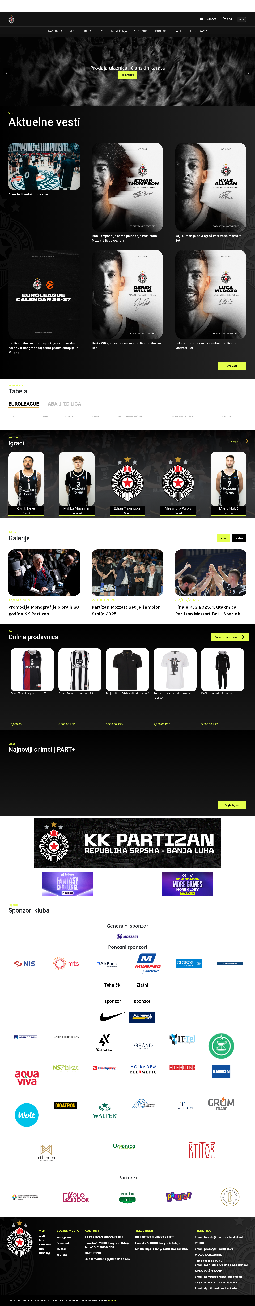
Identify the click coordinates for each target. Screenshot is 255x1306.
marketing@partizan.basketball (226, 1264)
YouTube (61, 1254)
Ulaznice (127, 75)
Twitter (61, 1249)
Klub (87, 31)
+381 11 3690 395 (102, 1247)
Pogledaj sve (232, 805)
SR (241, 19)
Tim (100, 31)
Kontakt (161, 31)
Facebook (63, 1243)
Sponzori (141, 31)
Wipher (111, 1300)
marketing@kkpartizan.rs (112, 1259)
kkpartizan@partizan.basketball (166, 1249)
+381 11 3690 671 (212, 1260)
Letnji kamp (198, 31)
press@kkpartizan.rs (218, 1249)
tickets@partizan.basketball (224, 1237)
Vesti (73, 31)
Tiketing (44, 1253)
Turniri (43, 1240)
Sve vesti (232, 365)
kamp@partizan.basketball (223, 1276)
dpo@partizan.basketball (221, 1288)
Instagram (63, 1237)
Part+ (179, 31)
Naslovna (55, 31)
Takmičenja (119, 31)
